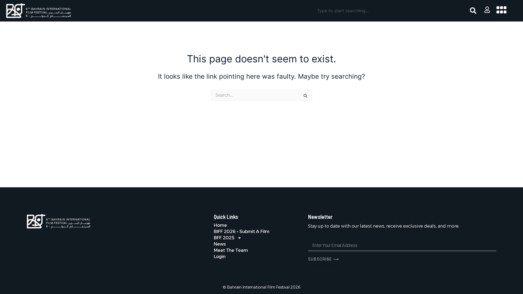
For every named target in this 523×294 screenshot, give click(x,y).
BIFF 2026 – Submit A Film (241, 231)
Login (220, 256)
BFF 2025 (224, 237)
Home (220, 225)
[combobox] (390, 10)
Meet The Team (231, 250)
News (220, 244)
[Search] (474, 10)
